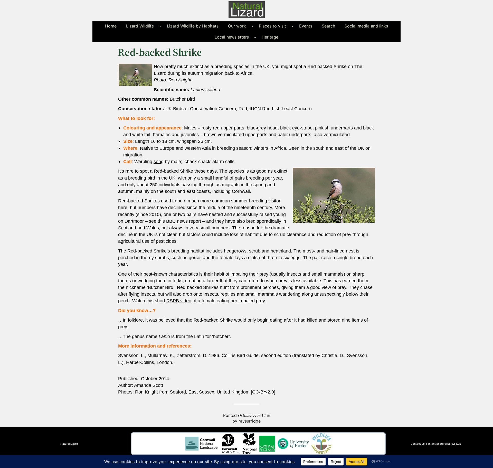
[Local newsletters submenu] (255, 37)
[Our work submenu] (252, 26)
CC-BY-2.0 (263, 392)
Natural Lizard (69, 443)
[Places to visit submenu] (292, 26)
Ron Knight (179, 79)
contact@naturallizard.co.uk (443, 443)
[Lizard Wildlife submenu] (160, 26)
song (159, 161)
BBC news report (183, 221)
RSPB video (178, 300)
